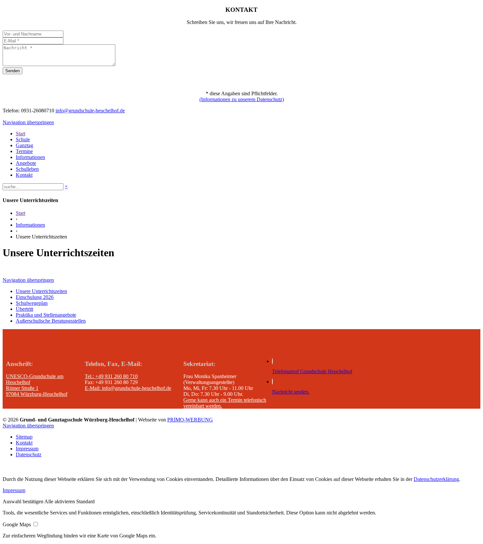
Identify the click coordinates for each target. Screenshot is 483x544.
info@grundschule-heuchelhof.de (90, 110)
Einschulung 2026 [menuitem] (35, 297)
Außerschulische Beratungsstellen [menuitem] (51, 321)
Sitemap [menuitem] (24, 437)
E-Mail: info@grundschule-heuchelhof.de (128, 388)
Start (20, 213)
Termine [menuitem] (24, 151)
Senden (12, 70)
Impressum (14, 490)
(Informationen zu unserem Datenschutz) (241, 99)
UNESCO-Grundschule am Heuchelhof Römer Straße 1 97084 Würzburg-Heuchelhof (36, 385)
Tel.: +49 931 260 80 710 (111, 376)
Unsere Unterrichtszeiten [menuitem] (41, 291)
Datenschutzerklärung (436, 479)
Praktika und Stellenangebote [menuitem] (46, 315)
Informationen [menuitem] (30, 157)
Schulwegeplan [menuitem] (32, 303)
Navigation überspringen (28, 122)
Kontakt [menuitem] (24, 175)
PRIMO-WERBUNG (190, 419)
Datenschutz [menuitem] (28, 454)
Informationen (30, 225)
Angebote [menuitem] (26, 163)
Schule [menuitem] (23, 139)
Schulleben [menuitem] (27, 169)
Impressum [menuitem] (27, 448)
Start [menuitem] (20, 133)
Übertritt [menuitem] (24, 309)
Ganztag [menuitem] (24, 145)
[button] (23, 501)
